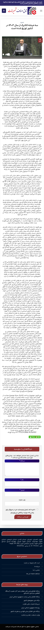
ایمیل (22, 490)
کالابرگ (22, 22)
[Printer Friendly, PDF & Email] (35, 437)
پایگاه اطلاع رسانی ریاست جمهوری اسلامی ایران (25, 597)
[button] (41, 10)
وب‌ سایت (22, 500)
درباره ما (37, 567)
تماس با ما (36, 570)
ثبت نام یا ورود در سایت (32, 563)
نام (22, 480)
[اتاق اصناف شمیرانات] (22, 11)
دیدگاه (22, 461)
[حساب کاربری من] (4, 11)
